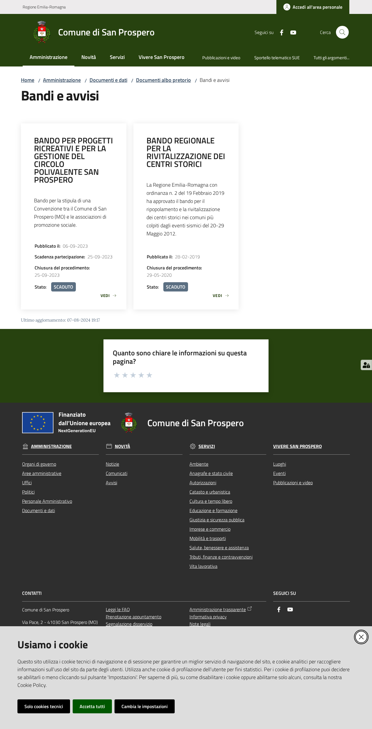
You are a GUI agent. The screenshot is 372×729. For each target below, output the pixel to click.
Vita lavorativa (203, 566)
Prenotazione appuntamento (133, 616)
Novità (122, 446)
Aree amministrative (41, 473)
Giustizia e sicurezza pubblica (216, 519)
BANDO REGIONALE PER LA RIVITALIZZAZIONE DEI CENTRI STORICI (185, 152)
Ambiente (198, 463)
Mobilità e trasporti (207, 538)
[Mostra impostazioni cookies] (366, 365)
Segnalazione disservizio (129, 623)
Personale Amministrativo (47, 501)
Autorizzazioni (202, 482)
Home (27, 80)
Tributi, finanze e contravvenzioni (221, 556)
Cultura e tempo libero (210, 501)
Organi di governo (39, 463)
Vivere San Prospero (297, 446)
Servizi (206, 446)
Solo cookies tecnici (43, 706)
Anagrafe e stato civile (211, 473)
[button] (342, 32)
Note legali (199, 623)
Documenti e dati (108, 80)
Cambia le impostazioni (144, 706)
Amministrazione (62, 80)
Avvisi (111, 482)
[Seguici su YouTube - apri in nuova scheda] (291, 31)
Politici (28, 491)
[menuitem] (48, 57)
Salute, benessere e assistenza (219, 547)
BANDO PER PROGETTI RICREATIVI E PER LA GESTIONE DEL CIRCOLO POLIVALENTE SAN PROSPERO (73, 159)
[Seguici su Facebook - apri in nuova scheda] (279, 31)
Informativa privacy (208, 616)
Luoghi (279, 463)
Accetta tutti (92, 706)
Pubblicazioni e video (293, 482)
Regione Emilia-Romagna (44, 7)
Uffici (27, 482)
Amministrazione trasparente (217, 609)
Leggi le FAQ (118, 609)
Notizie (112, 463)
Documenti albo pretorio (163, 80)
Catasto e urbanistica (209, 491)
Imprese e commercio (209, 528)
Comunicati (116, 473)
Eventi (279, 473)
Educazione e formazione (213, 510)
